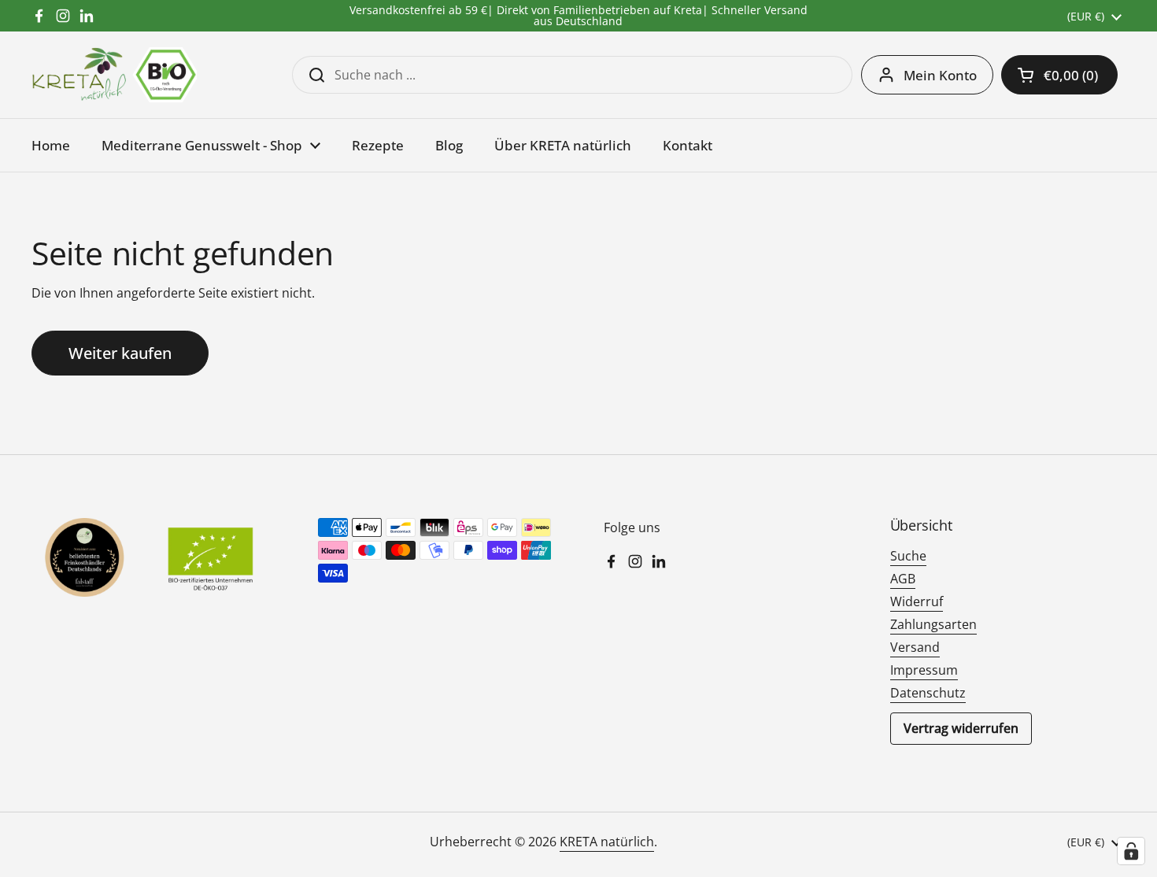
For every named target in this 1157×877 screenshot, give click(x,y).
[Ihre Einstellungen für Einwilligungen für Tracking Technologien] (1131, 851)
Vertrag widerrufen (961, 728)
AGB (902, 578)
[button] (1059, 74)
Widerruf (916, 601)
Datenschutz (928, 692)
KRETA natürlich (607, 841)
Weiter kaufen (120, 353)
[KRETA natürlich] (114, 74)
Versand (915, 647)
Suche (908, 555)
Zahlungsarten (933, 624)
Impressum (924, 670)
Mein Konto (940, 75)
